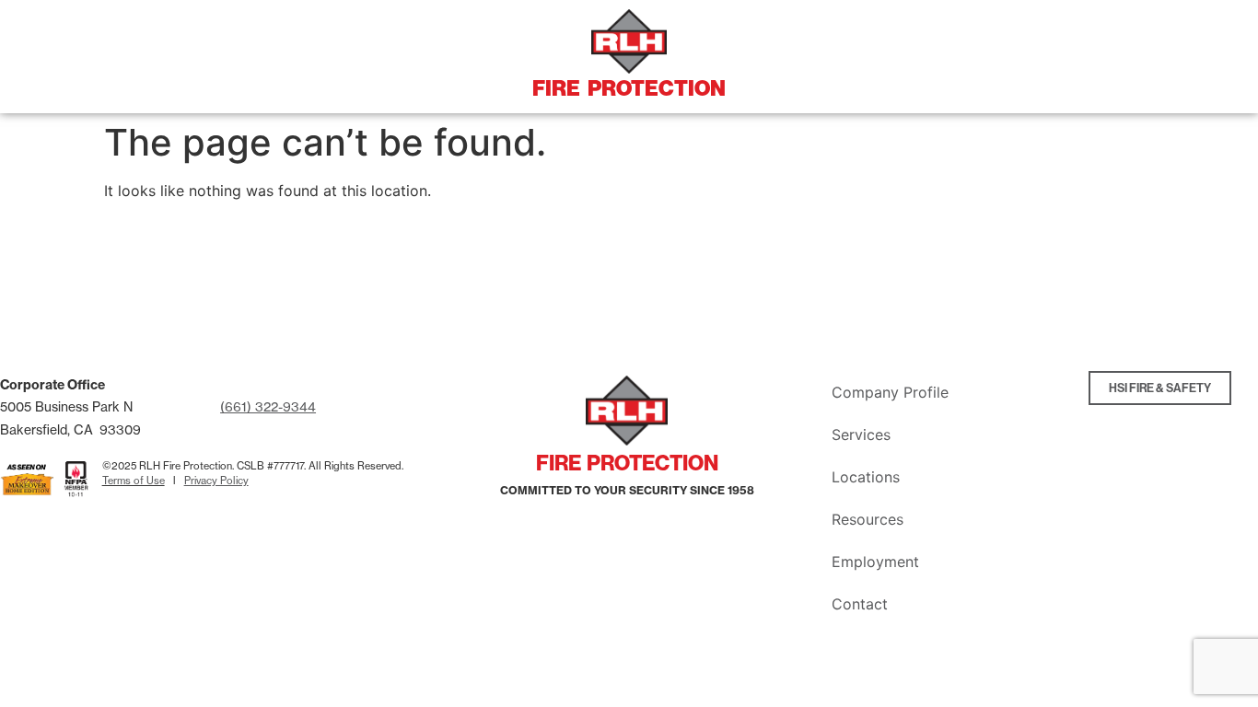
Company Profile (890, 392)
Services (861, 434)
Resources (867, 519)
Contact (860, 604)
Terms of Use (133, 480)
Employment (875, 561)
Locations (866, 477)
